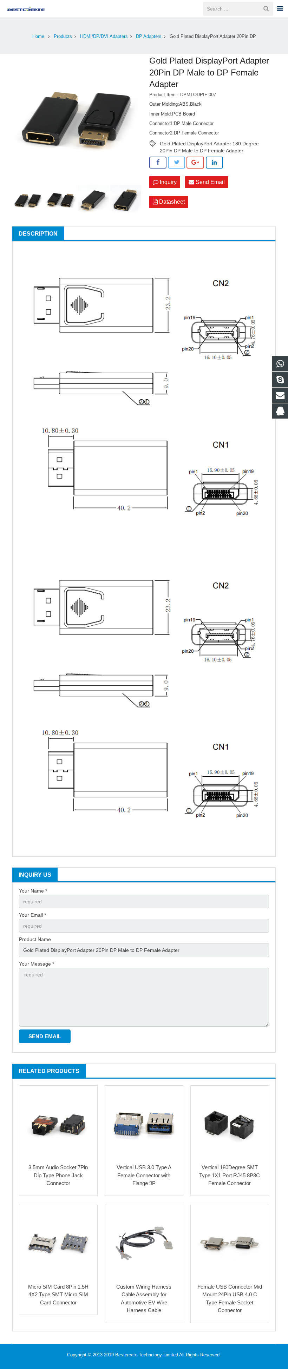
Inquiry (167, 182)
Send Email (209, 182)
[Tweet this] (176, 163)
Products (63, 36)
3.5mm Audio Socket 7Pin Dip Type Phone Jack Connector (58, 1175)
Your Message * (36, 964)
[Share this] (157, 163)
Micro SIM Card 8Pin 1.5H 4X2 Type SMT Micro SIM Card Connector (58, 1294)
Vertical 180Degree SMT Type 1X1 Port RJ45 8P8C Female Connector (229, 1175)
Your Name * (33, 891)
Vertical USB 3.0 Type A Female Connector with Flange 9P (144, 1175)
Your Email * (32, 915)
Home (38, 36)
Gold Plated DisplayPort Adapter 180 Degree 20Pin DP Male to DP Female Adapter (209, 144)
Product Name (35, 939)
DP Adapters (149, 36)
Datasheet (171, 202)
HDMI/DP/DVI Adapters (104, 36)
